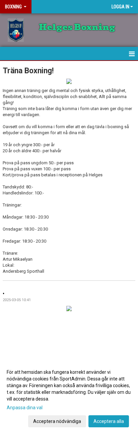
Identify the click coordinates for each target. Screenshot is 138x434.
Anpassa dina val (25, 407)
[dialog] (69, 396)
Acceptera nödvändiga (57, 421)
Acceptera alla (108, 421)
